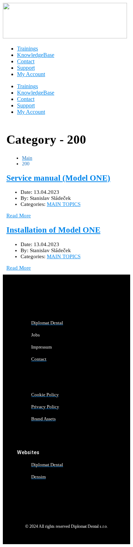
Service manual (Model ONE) (58, 178)
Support (26, 68)
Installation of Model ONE (53, 229)
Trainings (27, 49)
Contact (25, 61)
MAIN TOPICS (64, 204)
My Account (31, 74)
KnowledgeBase (35, 55)
